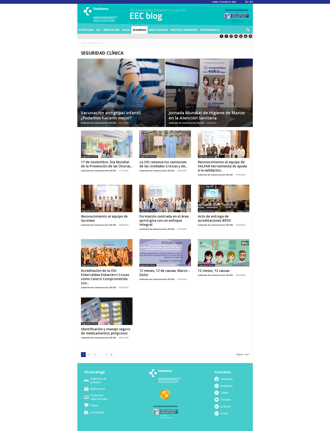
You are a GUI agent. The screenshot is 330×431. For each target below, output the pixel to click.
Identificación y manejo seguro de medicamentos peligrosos (105, 331)
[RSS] (241, 37)
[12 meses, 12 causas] (223, 253)
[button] (247, 30)
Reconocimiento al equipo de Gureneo (104, 218)
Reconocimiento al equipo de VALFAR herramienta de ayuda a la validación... (222, 166)
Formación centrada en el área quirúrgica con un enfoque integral (164, 220)
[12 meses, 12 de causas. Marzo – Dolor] (165, 253)
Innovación (111, 29)
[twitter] (227, 37)
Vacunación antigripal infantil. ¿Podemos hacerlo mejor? (111, 115)
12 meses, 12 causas (213, 270)
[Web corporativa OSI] (251, 37)
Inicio (83, 43)
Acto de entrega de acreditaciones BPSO (214, 218)
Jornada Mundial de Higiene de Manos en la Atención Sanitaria (207, 115)
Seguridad (139, 29)
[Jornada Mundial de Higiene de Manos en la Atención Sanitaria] (209, 93)
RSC (98, 29)
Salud (126, 29)
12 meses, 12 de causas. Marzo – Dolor (164, 272)
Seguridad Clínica (89, 156)
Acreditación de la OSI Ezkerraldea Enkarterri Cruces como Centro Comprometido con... (105, 276)
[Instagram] (231, 37)
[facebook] (222, 37)
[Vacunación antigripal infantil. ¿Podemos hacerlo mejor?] (121, 93)
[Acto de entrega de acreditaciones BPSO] (223, 198)
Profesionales (210, 29)
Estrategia (86, 29)
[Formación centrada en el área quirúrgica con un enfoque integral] (165, 198)
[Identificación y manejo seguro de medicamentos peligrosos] (107, 311)
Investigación (158, 29)
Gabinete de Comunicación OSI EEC (98, 122)
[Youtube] (246, 37)
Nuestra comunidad (184, 29)
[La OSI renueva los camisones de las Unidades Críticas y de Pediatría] (165, 144)
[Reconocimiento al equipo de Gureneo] (107, 198)
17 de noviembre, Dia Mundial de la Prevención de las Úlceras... (107, 164)
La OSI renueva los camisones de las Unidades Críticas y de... (163, 164)
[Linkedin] (236, 37)
